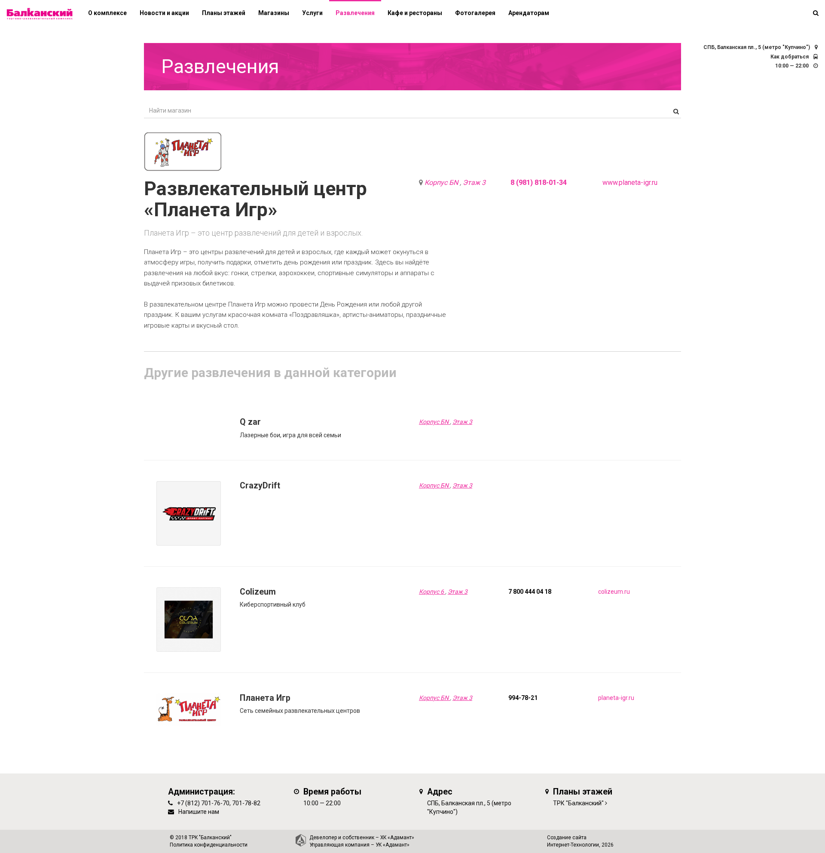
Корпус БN (442, 182)
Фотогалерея (475, 12)
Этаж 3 (474, 182)
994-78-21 (523, 697)
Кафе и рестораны (415, 12)
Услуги (312, 12)
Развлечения (355, 12)
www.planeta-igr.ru (629, 182)
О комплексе (107, 12)
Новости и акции (164, 12)
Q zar (250, 422)
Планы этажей (223, 12)
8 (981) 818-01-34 (538, 182)
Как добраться (789, 57)
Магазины (273, 12)
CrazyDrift (260, 486)
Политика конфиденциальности (209, 845)
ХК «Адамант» (397, 838)
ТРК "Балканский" (578, 803)
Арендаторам (528, 12)
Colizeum (258, 592)
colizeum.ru (614, 591)
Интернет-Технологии (573, 845)
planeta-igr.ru (616, 697)
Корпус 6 (432, 591)
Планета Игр (265, 698)
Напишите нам (198, 811)
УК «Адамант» (392, 845)
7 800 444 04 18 (529, 591)
